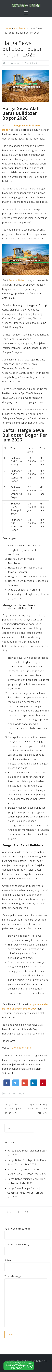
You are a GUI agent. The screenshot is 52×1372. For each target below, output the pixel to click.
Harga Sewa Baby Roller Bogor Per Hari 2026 (37, 1108)
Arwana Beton (17, 280)
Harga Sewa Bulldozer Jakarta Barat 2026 (14, 1108)
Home (7, 28)
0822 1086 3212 (21, 1048)
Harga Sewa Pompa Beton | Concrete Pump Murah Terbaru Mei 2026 (25, 1193)
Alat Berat (20, 28)
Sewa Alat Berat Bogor (14, 1093)
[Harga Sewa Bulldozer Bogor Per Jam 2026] (25, 85)
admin (17, 63)
